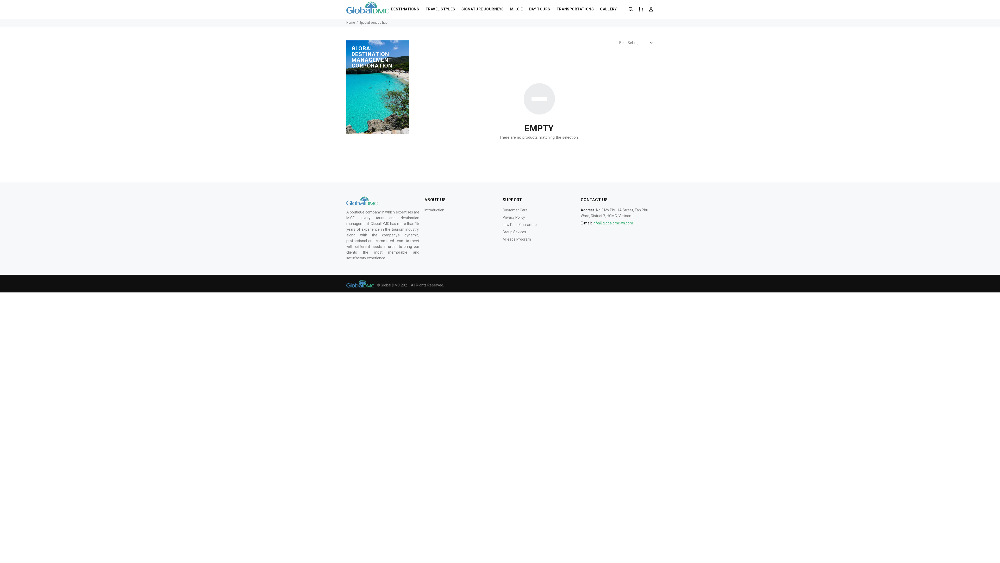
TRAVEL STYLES (440, 9)
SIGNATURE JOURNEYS (482, 9)
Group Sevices (514, 232)
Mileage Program (517, 239)
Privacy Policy (514, 217)
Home (350, 23)
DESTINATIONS (405, 9)
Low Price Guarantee (520, 225)
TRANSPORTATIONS (575, 9)
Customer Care (515, 210)
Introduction (434, 210)
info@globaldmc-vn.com (613, 223)
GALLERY (608, 9)
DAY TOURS (539, 9)
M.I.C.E (516, 9)
